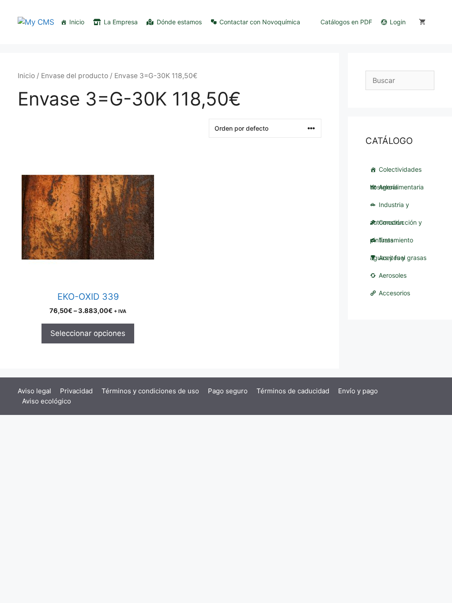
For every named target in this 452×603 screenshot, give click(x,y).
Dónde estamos (179, 22)
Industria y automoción (389, 207)
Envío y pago (358, 391)
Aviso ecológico (46, 401)
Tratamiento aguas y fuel (391, 242)
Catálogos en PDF (346, 22)
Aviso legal (34, 391)
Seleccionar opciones (87, 333)
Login (398, 22)
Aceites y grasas (402, 257)
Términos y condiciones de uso (150, 391)
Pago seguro (228, 391)
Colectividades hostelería (396, 172)
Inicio (76, 22)
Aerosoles (393, 275)
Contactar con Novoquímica (259, 22)
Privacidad (76, 391)
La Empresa (121, 22)
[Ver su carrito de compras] (422, 22)
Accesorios (394, 293)
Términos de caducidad (292, 391)
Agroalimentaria (401, 187)
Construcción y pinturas (396, 225)
